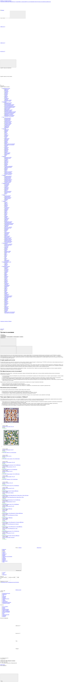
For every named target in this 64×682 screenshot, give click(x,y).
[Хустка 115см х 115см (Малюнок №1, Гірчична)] (33, 522)
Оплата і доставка (15, 1)
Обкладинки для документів (7, 556)
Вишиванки (4, 101)
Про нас (4, 1)
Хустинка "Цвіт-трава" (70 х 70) (7, 449)
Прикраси (4, 156)
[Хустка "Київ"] (33, 508)
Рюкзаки (3, 554)
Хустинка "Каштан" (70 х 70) (7, 471)
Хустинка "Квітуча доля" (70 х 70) (8, 488)
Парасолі (3, 560)
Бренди (34, 1)
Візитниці (4, 559)
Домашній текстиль (5, 183)
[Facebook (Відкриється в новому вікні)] (7, 9)
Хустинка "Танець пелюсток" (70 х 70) (9, 466)
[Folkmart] (5, 580)
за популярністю (3, 335)
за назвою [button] (21, 336)
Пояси (3, 561)
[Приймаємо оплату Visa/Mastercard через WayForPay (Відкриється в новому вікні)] (9, 582)
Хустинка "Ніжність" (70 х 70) (7, 482)
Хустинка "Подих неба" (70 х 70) (8, 426)
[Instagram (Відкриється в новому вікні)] (22, 9)
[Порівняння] (8, 63)
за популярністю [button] (3, 336)
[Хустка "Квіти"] (33, 517)
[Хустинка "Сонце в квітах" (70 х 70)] (33, 458)
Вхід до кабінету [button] (5, 606)
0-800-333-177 (2, 26)
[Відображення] (8, 342)
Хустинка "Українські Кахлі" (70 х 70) (8, 501)
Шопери (3, 555)
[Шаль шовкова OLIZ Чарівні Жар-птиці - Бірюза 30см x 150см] (33, 495)
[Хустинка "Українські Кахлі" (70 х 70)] (33, 499)
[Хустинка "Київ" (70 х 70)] (33, 452)
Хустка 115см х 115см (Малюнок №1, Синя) (9, 528)
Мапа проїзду (2, 664)
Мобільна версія (18, 589)
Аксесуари (4, 128)
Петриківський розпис (6, 88)
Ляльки (3, 194)
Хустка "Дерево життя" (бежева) (8, 492)
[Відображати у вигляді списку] (24, 350)
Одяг (3, 595)
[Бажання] (32, 72)
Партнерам (46, 1)
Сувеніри (4, 201)
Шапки (3, 550)
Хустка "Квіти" (5, 519)
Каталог (1, 1)
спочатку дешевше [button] (9, 336)
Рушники (4, 175)
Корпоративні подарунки (6, 261)
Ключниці (4, 558)
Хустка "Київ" (4, 510)
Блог (36, 1)
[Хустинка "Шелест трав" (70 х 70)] (33, 504)
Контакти (49, 1)
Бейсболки (4, 549)
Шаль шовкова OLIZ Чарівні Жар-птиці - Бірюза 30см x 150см (13, 497)
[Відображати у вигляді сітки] (8, 350)
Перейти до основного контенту (5, 0)
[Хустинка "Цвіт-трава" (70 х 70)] (33, 438)
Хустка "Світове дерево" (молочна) (8, 537)
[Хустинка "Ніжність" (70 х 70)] (33, 479)
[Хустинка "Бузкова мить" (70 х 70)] (33, 531)
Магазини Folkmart (9, 1)
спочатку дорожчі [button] (16, 336)
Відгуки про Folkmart (29, 1)
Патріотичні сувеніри (6, 266)
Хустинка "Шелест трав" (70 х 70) (8, 506)
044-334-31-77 (2, 51)
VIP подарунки (5, 243)
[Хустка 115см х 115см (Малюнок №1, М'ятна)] (33, 513)
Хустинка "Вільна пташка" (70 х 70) (8, 476)
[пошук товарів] (18, 15)
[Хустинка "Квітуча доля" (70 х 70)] (33, 485)
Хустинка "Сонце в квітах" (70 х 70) (8, 462)
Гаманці (3, 557)
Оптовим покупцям (40, 1)
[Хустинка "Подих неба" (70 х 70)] (33, 415)
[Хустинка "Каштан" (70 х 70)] (33, 469)
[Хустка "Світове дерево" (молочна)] (33, 535)
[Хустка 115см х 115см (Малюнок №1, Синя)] (33, 526)
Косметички (4, 553)
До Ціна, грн (11, 577)
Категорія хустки (18, 570)
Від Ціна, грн (2, 577)
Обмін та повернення (22, 1)
